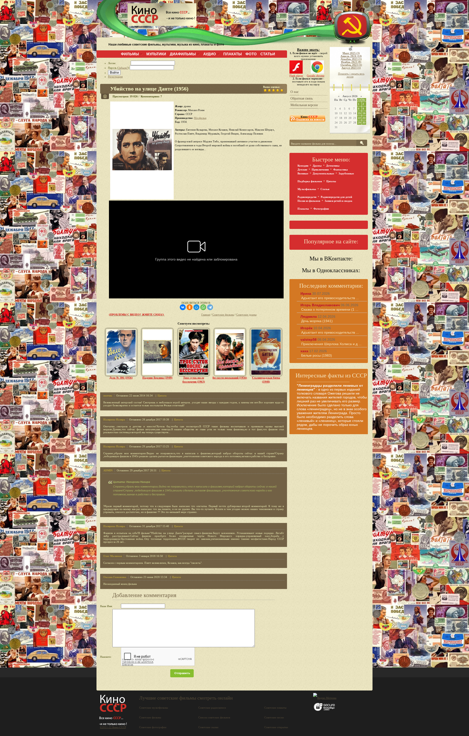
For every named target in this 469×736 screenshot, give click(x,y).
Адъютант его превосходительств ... (330, 298)
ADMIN (108, 470)
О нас (294, 92)
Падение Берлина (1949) (157, 377)
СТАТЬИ (267, 54)
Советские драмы (246, 314)
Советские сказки (208, 727)
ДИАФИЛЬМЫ (183, 54)
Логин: (119, 63)
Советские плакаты (275, 707)
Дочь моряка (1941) (317, 321)
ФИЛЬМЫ (130, 54)
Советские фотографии (152, 727)
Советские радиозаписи (212, 707)
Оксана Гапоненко (114, 577)
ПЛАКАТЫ (232, 54)
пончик (107, 395)
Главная (205, 314)
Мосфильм (200, 117)
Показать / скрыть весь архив (351, 75)
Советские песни (274, 717)
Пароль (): (119, 67)
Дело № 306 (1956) (121, 377)
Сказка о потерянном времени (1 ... (329, 309)
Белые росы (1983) (316, 355)
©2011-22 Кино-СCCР (113, 727)
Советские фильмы (223, 314)
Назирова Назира (114, 419)
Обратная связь (301, 98)
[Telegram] (210, 307)
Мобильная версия (304, 105)
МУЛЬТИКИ (156, 54)
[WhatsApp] (203, 307)
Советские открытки (276, 727)
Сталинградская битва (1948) (266, 379)
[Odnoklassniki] (189, 307)
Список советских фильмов (214, 717)
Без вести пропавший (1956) (230, 377)
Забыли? (123, 67)
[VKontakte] (183, 307)
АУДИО (209, 54)
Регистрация (115, 76)
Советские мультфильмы (153, 707)
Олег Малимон (112, 556)
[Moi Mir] (196, 307)
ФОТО (251, 54)
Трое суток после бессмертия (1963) (193, 379)
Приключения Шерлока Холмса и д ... (331, 344)
